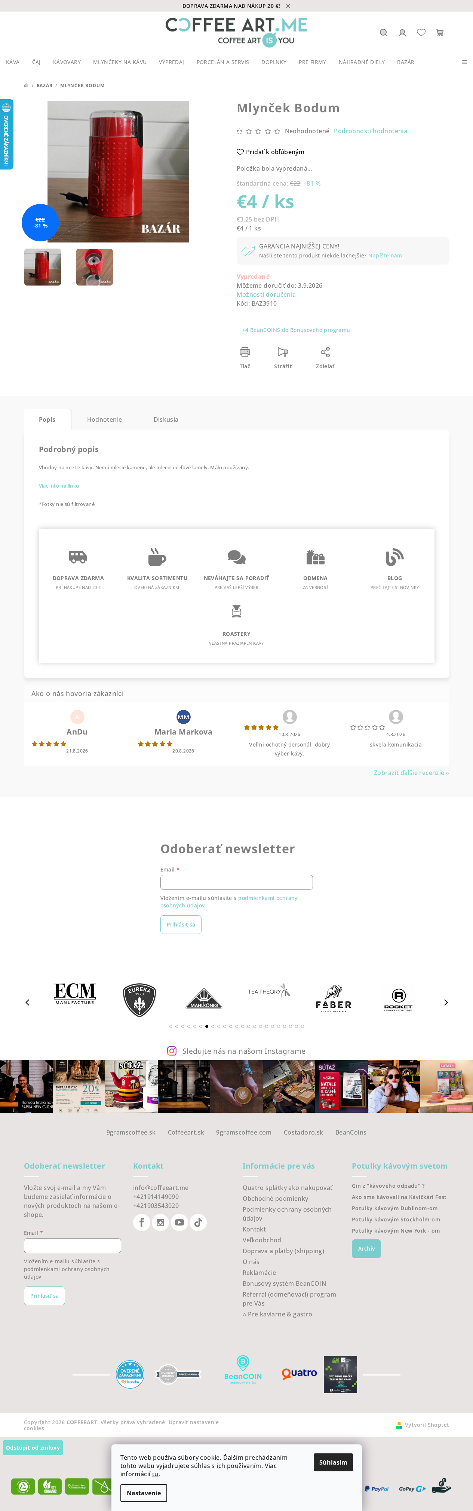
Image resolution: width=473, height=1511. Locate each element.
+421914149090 (156, 1197)
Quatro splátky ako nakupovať (288, 1188)
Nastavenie (144, 1493)
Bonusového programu (320, 329)
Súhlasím (333, 1462)
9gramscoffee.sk (131, 1132)
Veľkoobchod (262, 1240)
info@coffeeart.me (161, 1188)
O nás (251, 1262)
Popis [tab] (47, 419)
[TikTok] (198, 1222)
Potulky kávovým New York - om (396, 1230)
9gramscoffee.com (243, 1132)
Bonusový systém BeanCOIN (284, 1283)
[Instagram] (160, 1222)
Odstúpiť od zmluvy (33, 1447)
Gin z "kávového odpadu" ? (388, 1185)
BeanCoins (351, 1132)
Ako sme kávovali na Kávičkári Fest (399, 1197)
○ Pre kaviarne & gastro (278, 1314)
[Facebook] (141, 1222)
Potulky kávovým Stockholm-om (396, 1219)
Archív (366, 1248)
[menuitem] (13, 62)
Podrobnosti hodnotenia (370, 131)
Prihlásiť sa (181, 924)
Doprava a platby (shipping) (284, 1251)
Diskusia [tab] (166, 419)
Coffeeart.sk (186, 1132)
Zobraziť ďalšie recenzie (409, 773)
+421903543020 (156, 1206)
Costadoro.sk (303, 1132)
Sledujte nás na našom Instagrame (244, 1051)
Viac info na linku (59, 485)
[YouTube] (179, 1222)
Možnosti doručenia (266, 294)
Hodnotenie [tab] (104, 419)
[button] (170, 1026)
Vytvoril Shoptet (427, 1424)
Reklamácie (259, 1273)
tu (155, 1474)
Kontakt (254, 1229)
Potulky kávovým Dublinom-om (395, 1208)
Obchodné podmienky (275, 1198)
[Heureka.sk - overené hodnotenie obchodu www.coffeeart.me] (130, 1374)
